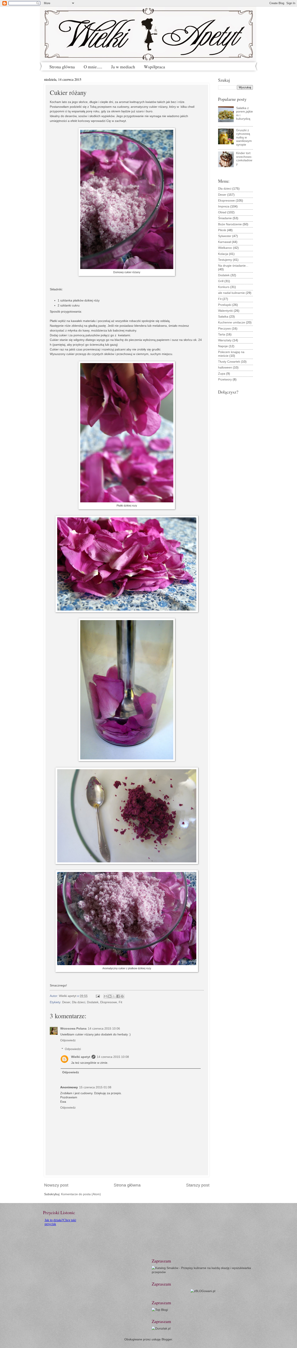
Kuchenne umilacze (231, 322)
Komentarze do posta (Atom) (81, 1194)
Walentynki (225, 310)
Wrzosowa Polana (73, 1028)
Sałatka (223, 316)
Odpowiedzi (73, 1049)
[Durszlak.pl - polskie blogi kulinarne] (161, 1328)
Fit (120, 1002)
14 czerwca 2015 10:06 (104, 1028)
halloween (225, 367)
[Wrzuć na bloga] (110, 996)
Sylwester (224, 236)
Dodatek (92, 1002)
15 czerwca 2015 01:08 (95, 1087)
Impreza (223, 206)
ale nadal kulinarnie (231, 293)
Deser (66, 1002)
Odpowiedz (68, 1040)
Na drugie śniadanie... (233, 265)
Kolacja (223, 254)
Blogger (167, 1339)
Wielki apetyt (80, 1057)
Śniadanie (225, 218)
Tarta (221, 334)
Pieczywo (224, 328)
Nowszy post (56, 1185)
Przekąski (224, 304)
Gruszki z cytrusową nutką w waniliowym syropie (244, 137)
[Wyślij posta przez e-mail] (98, 996)
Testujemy (225, 259)
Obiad (222, 212)
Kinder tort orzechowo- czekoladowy (244, 158)
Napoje (223, 346)
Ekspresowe (108, 1002)
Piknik (222, 230)
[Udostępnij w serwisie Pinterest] (122, 996)
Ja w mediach (123, 67)
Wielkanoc (225, 247)
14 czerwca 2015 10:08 (113, 1057)
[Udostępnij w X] (114, 996)
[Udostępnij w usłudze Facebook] (118, 996)
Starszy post (197, 1185)
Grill (221, 281)
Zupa (221, 373)
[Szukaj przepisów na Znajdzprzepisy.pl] (160, 1309)
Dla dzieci (78, 1002)
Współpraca (154, 67)
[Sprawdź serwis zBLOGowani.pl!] (202, 1291)
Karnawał (224, 242)
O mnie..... (93, 67)
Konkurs (223, 287)
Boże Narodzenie (230, 224)
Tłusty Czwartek (229, 361)
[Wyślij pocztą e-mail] (105, 996)
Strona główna (62, 67)
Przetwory (225, 379)
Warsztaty (225, 340)
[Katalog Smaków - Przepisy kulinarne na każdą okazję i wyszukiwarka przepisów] (203, 1272)
